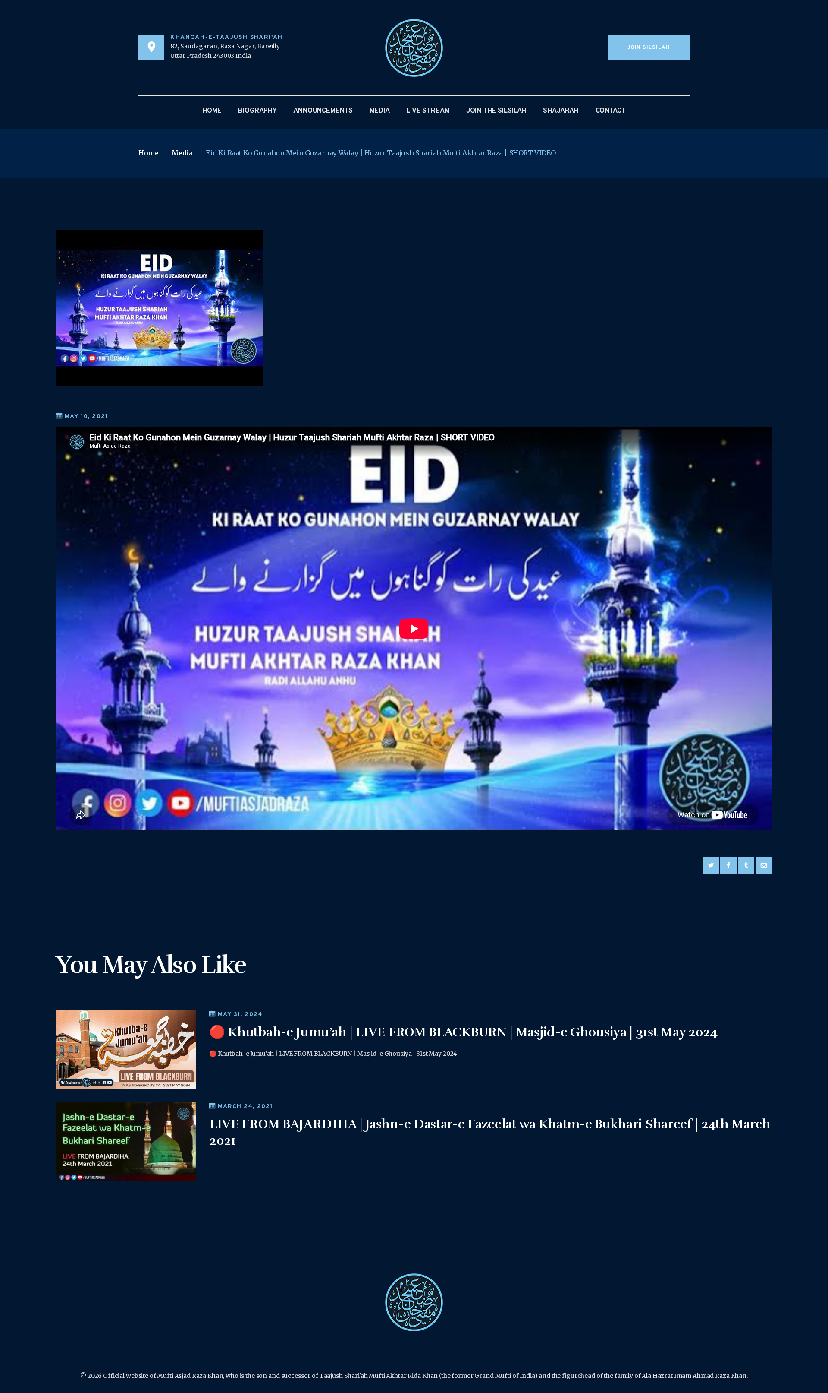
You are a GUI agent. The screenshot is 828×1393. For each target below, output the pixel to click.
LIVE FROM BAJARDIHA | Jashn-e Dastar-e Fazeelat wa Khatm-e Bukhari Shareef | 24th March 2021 (490, 1132)
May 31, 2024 (240, 1014)
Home (148, 153)
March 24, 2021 (245, 1106)
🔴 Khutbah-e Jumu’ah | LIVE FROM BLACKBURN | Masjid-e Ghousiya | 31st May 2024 (463, 1032)
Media (182, 153)
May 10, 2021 (86, 416)
